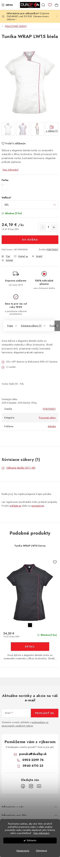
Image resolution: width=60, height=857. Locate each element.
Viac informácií (10, 169)
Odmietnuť (41, 850)
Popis (10, 325)
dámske (52, 426)
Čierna (30, 625)
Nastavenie (22, 850)
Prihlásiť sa (44, 713)
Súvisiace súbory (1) (31, 325)
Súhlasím (31, 840)
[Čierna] (30, 592)
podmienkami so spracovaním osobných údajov (25, 724)
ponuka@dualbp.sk (33, 754)
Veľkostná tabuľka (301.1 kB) (20, 467)
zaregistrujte (37, 505)
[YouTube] (39, 786)
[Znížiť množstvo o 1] (43, 227)
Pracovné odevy (47, 417)
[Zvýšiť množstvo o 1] (54, 227)
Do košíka (30, 239)
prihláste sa (15, 505)
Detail (30, 646)
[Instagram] (31, 786)
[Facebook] (23, 786)
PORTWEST (52, 249)
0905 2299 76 (33, 760)
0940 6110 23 (33, 766)
